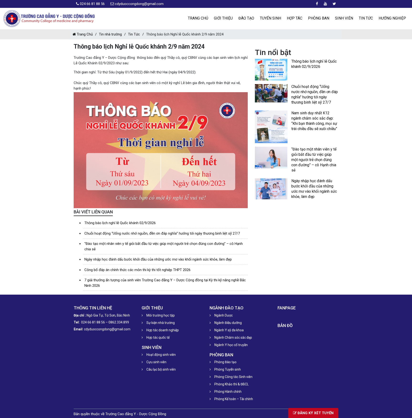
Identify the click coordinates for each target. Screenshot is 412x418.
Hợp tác (294, 18)
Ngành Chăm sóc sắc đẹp (233, 337)
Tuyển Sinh (270, 18)
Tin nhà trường (110, 34)
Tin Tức (366, 18)
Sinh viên (344, 18)
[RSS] (334, 4)
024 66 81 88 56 (92, 4)
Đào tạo (246, 18)
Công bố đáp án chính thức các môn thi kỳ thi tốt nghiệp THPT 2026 (137, 270)
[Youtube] (325, 4)
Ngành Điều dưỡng (228, 323)
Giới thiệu (223, 18)
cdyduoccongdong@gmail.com (139, 4)
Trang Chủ (84, 34)
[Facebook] (317, 4)
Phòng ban (318, 18)
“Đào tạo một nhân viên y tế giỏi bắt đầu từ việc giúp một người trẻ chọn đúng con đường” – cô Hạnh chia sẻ (313, 159)
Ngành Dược (223, 315)
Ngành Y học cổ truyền (231, 345)
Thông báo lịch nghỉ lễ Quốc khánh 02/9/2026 (120, 223)
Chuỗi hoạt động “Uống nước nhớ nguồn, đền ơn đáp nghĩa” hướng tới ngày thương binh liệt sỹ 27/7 (162, 233)
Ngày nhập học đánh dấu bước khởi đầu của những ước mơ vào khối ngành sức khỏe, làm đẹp (158, 259)
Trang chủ (198, 18)
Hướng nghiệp (392, 18)
